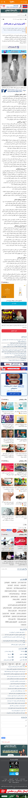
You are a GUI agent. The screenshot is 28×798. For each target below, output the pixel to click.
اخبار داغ (17, 664)
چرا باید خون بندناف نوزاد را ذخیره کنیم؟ (18, 343)
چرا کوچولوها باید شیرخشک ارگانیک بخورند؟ (17, 360)
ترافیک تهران (22, 657)
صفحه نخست (22, 779)
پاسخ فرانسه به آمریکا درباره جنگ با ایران (18, 683)
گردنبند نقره (10, 585)
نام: (26, 720)
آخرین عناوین (23, 664)
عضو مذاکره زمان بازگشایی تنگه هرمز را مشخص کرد (16, 713)
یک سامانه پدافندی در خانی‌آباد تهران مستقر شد (16, 696)
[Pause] (3, 297)
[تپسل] (2, 282)
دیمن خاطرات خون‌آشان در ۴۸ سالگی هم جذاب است (15, 698)
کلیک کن (14, 304)
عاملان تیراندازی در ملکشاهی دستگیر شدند (17, 681)
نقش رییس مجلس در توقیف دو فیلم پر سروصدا (16, 703)
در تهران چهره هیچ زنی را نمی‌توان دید (17, 632)
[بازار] (14, 770)
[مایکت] (14, 774)
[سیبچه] (14, 763)
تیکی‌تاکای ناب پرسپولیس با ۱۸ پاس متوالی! (17, 686)
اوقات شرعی (22, 660)
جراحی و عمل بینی (22, 622)
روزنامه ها (23, 651)
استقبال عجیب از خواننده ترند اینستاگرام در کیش (16, 679)
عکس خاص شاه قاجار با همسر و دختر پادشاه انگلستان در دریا (13, 637)
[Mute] (5, 297)
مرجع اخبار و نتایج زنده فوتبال (11, 591)
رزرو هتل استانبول (14, 596)
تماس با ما (25, 780)
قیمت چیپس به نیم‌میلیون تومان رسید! (18, 710)
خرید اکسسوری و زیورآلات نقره (20, 588)
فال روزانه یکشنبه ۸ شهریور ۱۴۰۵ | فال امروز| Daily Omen (15, 671)
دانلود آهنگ (23, 594)
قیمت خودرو (22, 654)
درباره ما (5, 779)
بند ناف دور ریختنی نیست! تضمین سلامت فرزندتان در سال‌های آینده (15, 357)
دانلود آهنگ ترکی (6, 616)
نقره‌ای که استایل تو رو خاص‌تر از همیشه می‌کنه (16, 345)
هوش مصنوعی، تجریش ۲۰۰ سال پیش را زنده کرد (15, 634)
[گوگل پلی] (14, 767)
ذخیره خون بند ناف (22, 610)
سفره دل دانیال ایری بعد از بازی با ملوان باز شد (16, 708)
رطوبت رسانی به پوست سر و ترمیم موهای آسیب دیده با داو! (14, 352)
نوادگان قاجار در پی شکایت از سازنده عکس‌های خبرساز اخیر (14, 641)
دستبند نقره (16, 585)
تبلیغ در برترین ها (11, 780)
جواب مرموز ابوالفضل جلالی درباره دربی (18, 691)
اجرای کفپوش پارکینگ (21, 619)
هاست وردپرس (6, 613)
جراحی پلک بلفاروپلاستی (21, 602)
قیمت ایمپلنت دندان (22, 582)
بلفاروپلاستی (7, 582)
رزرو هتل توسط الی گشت (14, 594)
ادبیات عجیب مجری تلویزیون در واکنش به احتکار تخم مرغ (14, 674)
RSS (10, 782)
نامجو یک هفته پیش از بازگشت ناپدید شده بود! (16, 688)
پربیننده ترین (9, 664)
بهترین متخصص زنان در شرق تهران (19, 616)
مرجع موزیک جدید (22, 591)
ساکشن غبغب (23, 585)
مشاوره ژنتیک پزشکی (7, 608)
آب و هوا (10, 654)
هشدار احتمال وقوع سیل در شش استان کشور (17, 693)
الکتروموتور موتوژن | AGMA (11, 622)
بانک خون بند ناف (11, 619)
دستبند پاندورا (9, 588)
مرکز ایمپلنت (23, 625)
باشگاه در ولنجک (16, 599)
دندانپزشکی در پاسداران (21, 613)
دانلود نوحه (13, 613)
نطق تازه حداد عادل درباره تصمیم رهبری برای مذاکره (16, 676)
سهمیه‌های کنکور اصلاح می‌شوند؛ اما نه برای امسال (16, 701)
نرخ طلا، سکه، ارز (8, 651)
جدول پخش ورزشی (8, 660)
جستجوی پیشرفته (15, 782)
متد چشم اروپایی (5, 596)
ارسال (3, 737)
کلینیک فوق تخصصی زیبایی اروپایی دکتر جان (17, 605)
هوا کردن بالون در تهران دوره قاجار (18, 644)
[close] (1, 788)
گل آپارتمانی (23, 599)
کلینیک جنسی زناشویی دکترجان (19, 608)
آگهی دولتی (4, 780)
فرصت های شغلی (19, 780)
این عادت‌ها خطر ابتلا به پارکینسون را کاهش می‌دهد (16, 669)
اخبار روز (16, 779)
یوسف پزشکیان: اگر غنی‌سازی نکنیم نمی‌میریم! (16, 666)
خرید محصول (14, 331)
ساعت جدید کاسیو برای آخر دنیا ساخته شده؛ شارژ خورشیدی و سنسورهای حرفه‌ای (14, 340)
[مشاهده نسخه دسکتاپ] (2, 2)
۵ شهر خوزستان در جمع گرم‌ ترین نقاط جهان (17, 705)
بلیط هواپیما (13, 582)
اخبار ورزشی (11, 779)
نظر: (26, 726)
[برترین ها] (12, 2)
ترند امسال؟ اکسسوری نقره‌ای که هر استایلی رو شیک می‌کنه (14, 350)
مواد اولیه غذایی (23, 596)
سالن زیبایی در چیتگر (12, 610)
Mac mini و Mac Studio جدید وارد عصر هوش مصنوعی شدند (14, 347)
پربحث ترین (3, 664)
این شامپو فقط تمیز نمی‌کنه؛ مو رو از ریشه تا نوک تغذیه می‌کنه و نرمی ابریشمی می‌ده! (15, 354)
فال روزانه (10, 657)
